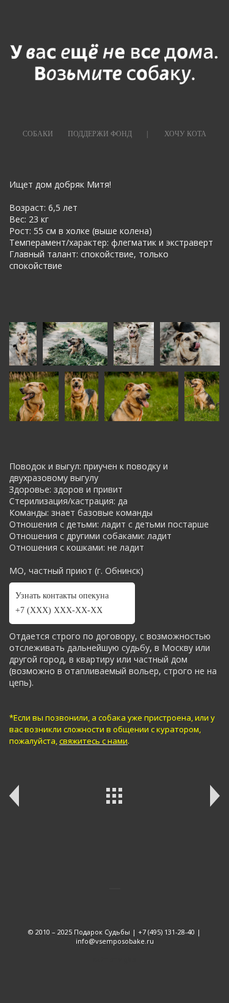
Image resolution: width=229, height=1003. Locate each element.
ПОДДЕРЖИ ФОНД (100, 134)
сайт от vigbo (114, 959)
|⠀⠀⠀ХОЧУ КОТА (176, 134)
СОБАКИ (38, 134)
